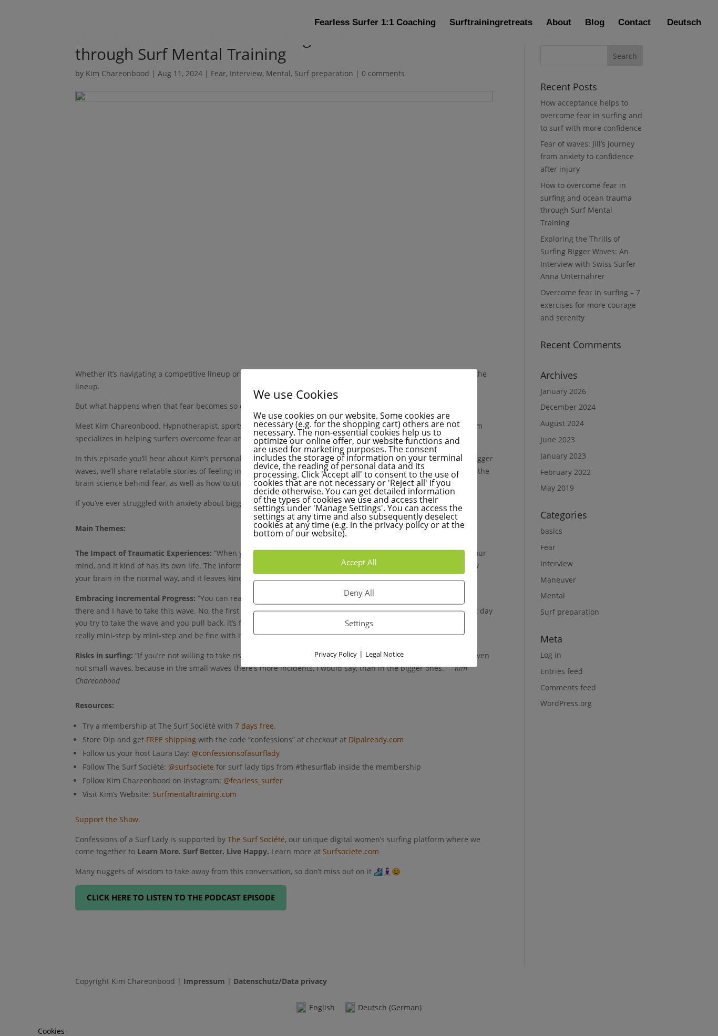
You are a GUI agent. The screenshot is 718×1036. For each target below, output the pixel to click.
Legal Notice (384, 654)
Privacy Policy (335, 654)
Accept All (359, 562)
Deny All (359, 592)
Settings (359, 623)
